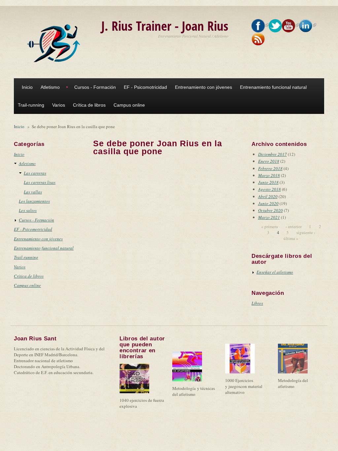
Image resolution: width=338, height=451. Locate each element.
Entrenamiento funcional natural (273, 87)
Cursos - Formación (95, 87)
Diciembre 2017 (272, 154)
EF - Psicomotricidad (145, 87)
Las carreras (35, 173)
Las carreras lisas (39, 182)
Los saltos (28, 210)
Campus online (129, 105)
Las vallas (33, 192)
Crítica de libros (89, 105)
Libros (257, 303)
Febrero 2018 (270, 168)
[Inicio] (55, 43)
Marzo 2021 (269, 217)
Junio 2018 (268, 182)
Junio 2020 (268, 203)
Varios (58, 105)
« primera (269, 226)
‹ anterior (294, 226)
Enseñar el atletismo (274, 272)
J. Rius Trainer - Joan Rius (164, 25)
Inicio (27, 87)
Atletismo (50, 87)
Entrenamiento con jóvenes (203, 87)
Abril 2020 (268, 196)
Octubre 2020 (270, 210)
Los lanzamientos (34, 201)
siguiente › (305, 232)
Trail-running (31, 105)
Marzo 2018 (269, 175)
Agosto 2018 (269, 189)
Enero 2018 (268, 161)
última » (291, 238)
